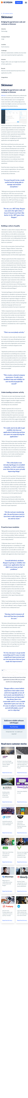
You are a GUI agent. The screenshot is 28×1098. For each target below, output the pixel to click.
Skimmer (3, 95)
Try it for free (14, 727)
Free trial (18, 2)
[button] (25, 2)
